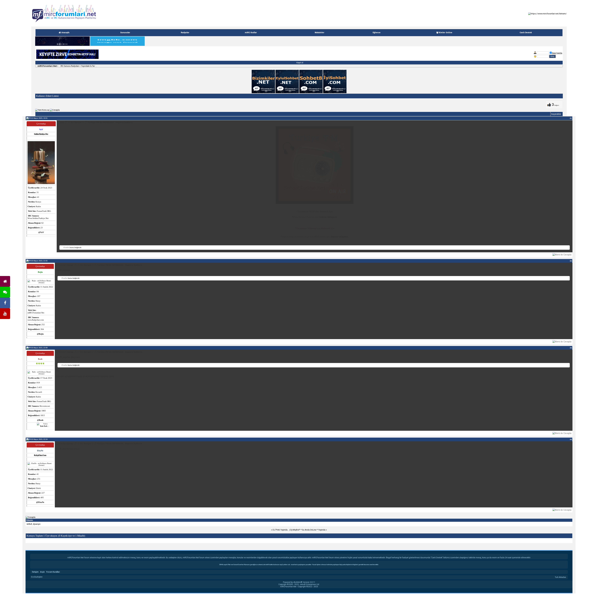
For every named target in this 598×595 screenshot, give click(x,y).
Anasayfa (65, 32)
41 (38, 474)
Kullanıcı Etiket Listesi (47, 96)
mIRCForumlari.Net (47, 66)
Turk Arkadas (560, 577)
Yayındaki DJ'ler (88, 66)
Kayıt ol (299, 62)
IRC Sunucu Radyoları (69, 66)
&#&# (29, 524)
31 (38, 192)
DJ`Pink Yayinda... (281, 530)
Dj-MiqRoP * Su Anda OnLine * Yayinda (307, 530)
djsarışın (36, 524)
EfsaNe (66, 248)
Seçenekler (556, 114)
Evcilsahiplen (37, 577)
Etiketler (29, 520)
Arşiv (42, 572)
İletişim (35, 572)
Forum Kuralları (53, 572)
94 (38, 291)
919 (38, 382)
